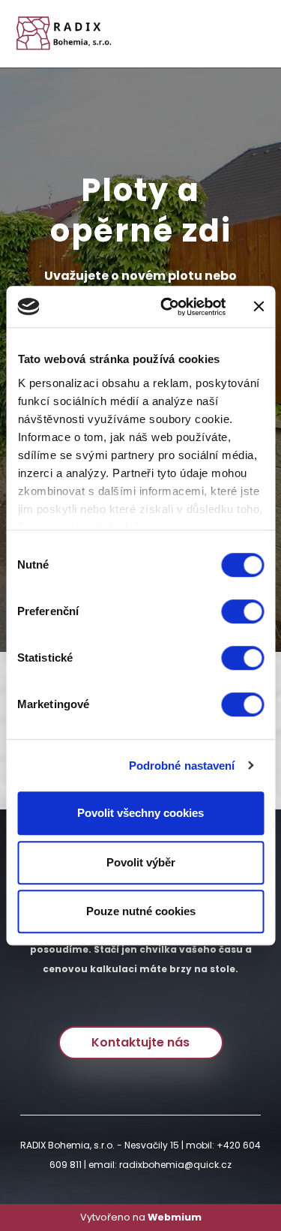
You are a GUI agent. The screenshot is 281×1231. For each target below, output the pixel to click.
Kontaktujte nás (140, 1042)
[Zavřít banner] (258, 307)
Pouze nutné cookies (141, 911)
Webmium (175, 1217)
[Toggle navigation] (250, 34)
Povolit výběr (140, 862)
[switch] (242, 611)
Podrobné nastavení (182, 765)
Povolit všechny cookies (140, 812)
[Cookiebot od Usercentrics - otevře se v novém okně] (167, 307)
